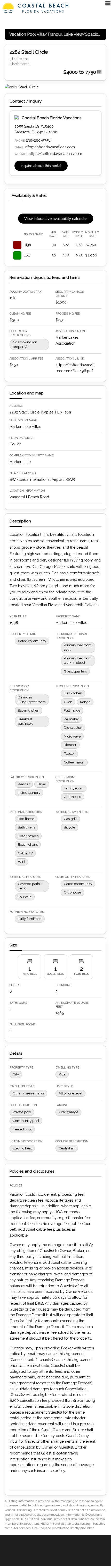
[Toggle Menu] (108, 3)
